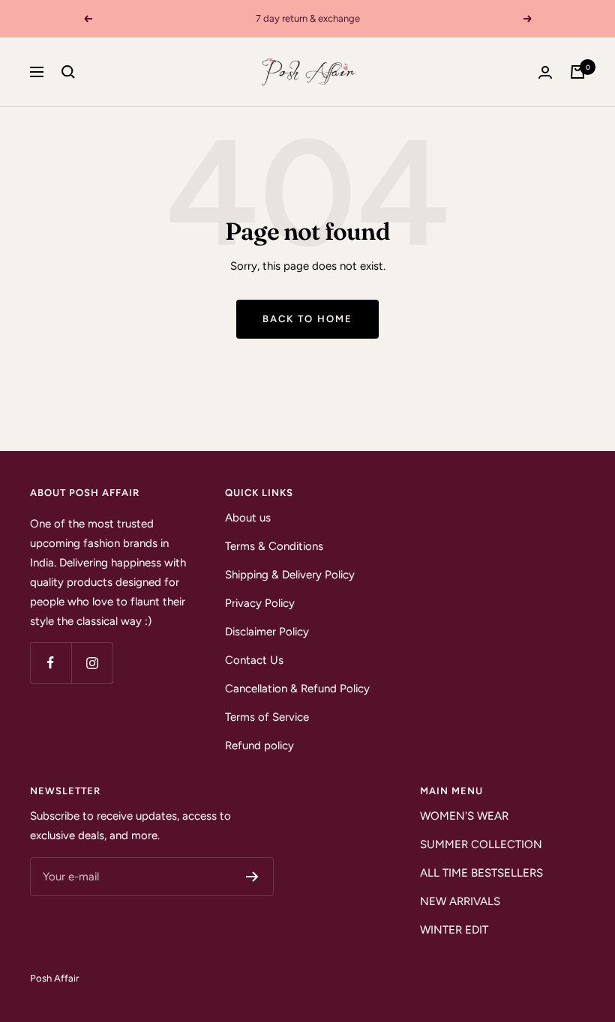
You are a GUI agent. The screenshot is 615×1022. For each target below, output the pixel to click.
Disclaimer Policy (267, 631)
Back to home (307, 318)
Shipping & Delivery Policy (290, 574)
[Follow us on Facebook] (50, 662)
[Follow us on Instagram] (91, 662)
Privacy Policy (260, 603)
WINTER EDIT (454, 930)
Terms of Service (267, 717)
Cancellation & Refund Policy (297, 688)
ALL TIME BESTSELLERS (481, 873)
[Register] (252, 876)
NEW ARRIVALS (460, 901)
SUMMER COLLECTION (481, 844)
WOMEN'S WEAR (464, 816)
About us (248, 517)
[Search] (68, 72)
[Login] (545, 72)
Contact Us (254, 660)
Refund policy (259, 745)
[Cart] (577, 72)
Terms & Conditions (274, 546)
